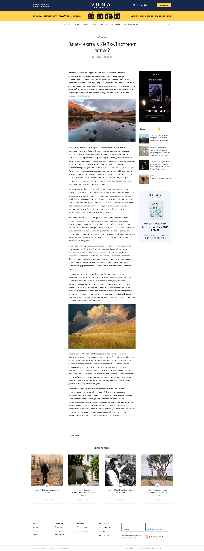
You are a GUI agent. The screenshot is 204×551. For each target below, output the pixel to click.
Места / (153, 176)
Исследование (60, 531)
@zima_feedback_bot (130, 538)
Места (102, 37)
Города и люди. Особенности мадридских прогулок (157, 492)
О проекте (58, 527)
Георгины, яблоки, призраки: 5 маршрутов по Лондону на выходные (160, 137)
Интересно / (154, 162)
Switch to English (83, 531)
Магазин (103, 25)
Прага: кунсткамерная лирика (160, 178)
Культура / (153, 148)
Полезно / (153, 135)
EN (154, 5)
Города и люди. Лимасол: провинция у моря (84, 492)
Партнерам (59, 523)
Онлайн (65, 25)
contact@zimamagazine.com (132, 535)
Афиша (85, 25)
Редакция (107, 57)
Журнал (76, 25)
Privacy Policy (82, 527)
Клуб (94, 25)
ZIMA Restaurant (131, 25)
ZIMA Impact (115, 25)
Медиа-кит (80, 523)
